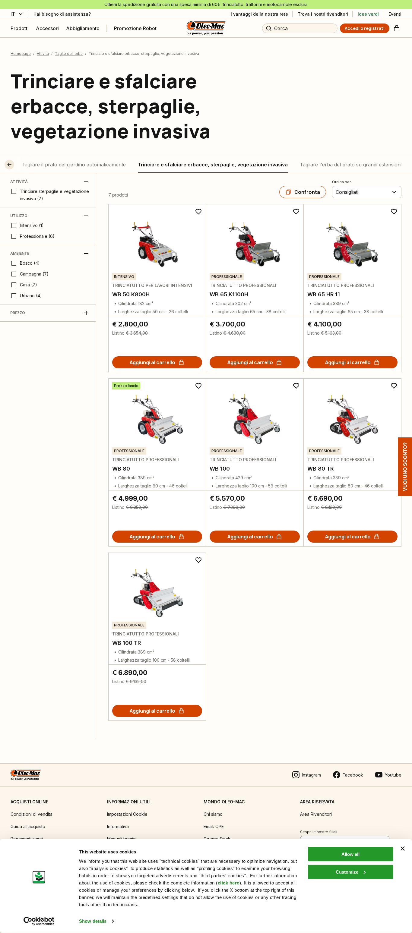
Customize (347, 871)
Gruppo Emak (217, 838)
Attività (43, 53)
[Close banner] (403, 848)
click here (228, 882)
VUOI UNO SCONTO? (404, 466)
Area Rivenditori (316, 814)
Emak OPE (214, 826)
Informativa (118, 826)
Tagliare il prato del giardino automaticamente (74, 165)
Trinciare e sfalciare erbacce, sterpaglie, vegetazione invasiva (213, 165)
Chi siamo (213, 814)
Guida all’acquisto (28, 826)
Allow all (350, 854)
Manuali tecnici (121, 838)
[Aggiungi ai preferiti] (198, 211)
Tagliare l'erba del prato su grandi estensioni (350, 165)
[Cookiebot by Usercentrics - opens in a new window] (39, 921)
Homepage (21, 53)
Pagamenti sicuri (27, 838)
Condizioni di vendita (31, 814)
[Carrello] (396, 28)
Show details (92, 921)
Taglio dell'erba (69, 53)
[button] (20, 164)
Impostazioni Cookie (127, 814)
